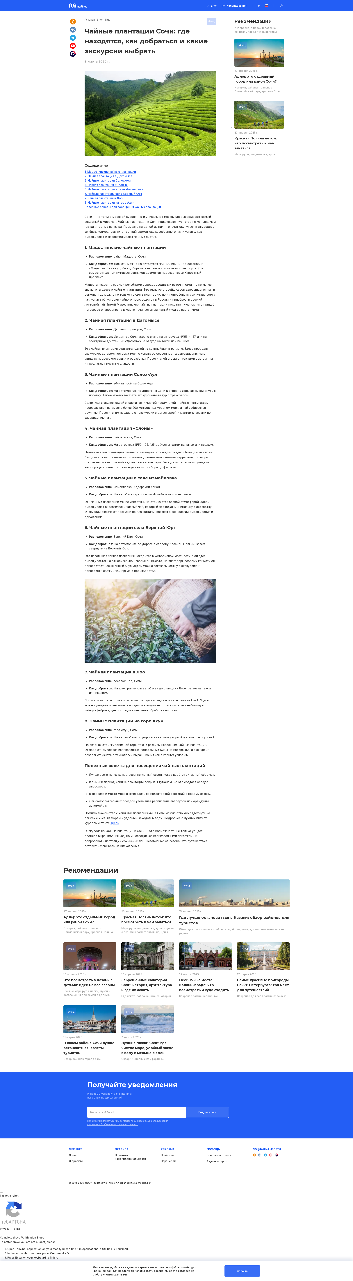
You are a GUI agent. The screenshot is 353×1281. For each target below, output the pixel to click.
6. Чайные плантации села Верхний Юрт (113, 194)
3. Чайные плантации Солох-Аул (108, 180)
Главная (90, 19)
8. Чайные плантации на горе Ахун (109, 202)
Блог (100, 19)
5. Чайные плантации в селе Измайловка (114, 189)
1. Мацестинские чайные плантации (110, 171)
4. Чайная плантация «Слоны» (106, 185)
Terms (16, 1228)
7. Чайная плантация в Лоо (104, 198)
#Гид (211, 21)
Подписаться (207, 1112)
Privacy (4, 1228)
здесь (114, 823)
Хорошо (242, 1271)
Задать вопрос (217, 1161)
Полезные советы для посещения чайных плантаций (123, 207)
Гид (107, 19)
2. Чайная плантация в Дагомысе (108, 176)
